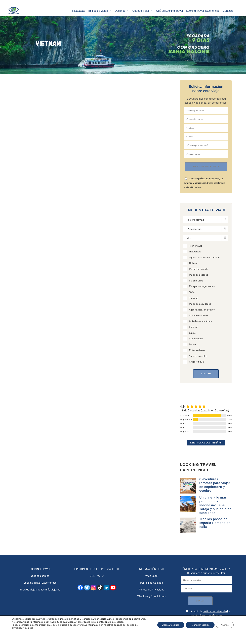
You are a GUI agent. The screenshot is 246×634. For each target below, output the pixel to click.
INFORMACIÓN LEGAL (151, 569)
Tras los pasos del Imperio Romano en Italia (215, 522)
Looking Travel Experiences (202, 10)
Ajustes (225, 624)
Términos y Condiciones (151, 596)
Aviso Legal (151, 575)
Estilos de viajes (98, 10)
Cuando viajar (140, 10)
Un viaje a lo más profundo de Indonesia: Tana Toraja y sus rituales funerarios (215, 505)
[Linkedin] (106, 587)
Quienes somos (40, 575)
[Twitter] (87, 587)
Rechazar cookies (200, 624)
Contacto (228, 10)
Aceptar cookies (170, 624)
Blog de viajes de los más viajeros (40, 589)
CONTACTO (97, 575)
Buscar (206, 374)
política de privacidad (208, 179)
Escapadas (78, 10)
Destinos (120, 10)
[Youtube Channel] (113, 587)
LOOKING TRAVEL (40, 569)
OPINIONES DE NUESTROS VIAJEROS (96, 569)
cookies (29, 627)
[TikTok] (100, 587)
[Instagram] (93, 587)
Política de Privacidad (151, 589)
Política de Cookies (151, 582)
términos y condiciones (195, 183)
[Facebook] (80, 587)
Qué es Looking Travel (169, 10)
